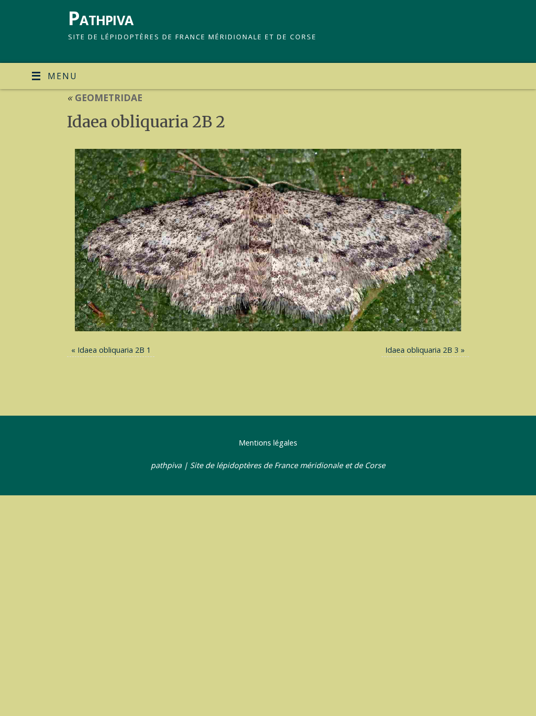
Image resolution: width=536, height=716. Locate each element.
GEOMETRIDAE (104, 97)
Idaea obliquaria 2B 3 (422, 350)
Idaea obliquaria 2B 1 (114, 350)
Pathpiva (100, 18)
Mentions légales (268, 443)
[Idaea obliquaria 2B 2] (268, 240)
